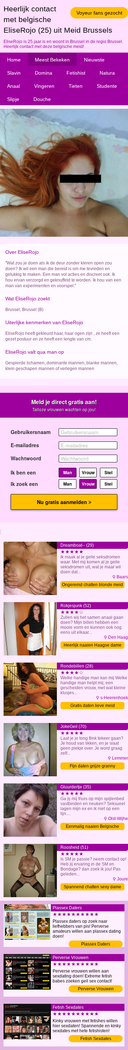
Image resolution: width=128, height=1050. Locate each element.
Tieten (75, 86)
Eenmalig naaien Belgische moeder (92, 827)
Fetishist (75, 73)
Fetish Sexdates (95, 1038)
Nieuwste (94, 60)
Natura (107, 73)
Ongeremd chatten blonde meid (92, 584)
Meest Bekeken (52, 60)
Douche (42, 99)
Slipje (13, 99)
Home (14, 60)
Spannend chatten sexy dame (92, 886)
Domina (43, 73)
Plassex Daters (95, 944)
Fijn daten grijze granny (92, 766)
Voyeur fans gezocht (99, 13)
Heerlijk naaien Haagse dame (93, 645)
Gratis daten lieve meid (92, 705)
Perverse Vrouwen (96, 988)
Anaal (13, 86)
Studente (107, 86)
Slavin (14, 73)
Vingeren (44, 86)
